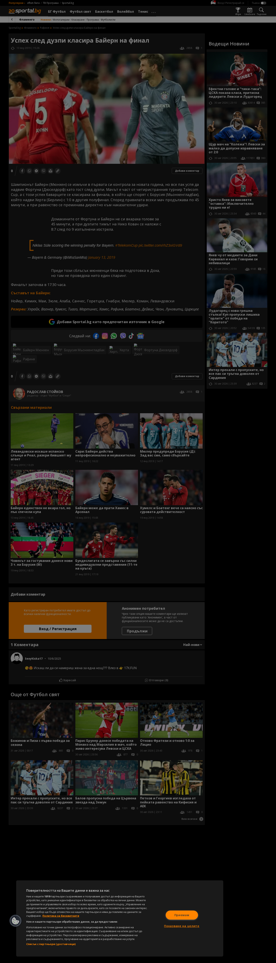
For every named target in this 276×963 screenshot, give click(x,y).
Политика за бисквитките (60, 916)
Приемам (181, 915)
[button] (15, 920)
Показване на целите (181, 926)
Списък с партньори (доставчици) (51, 944)
